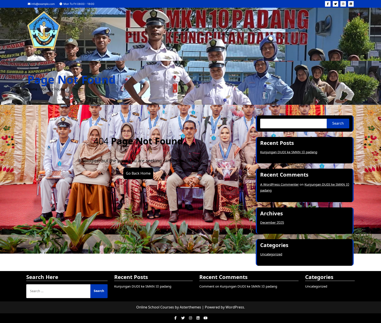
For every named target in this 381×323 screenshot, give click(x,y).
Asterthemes (190, 307)
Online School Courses (155, 307)
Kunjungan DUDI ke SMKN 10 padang (288, 152)
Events (180, 34)
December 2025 (272, 223)
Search (338, 123)
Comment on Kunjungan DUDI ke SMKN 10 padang (238, 287)
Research (227, 34)
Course (156, 34)
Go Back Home (138, 173)
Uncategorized (271, 254)
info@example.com (43, 4)
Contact (253, 34)
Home (110, 34)
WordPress (235, 307)
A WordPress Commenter (279, 185)
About (133, 34)
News (203, 34)
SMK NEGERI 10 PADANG (57, 54)
